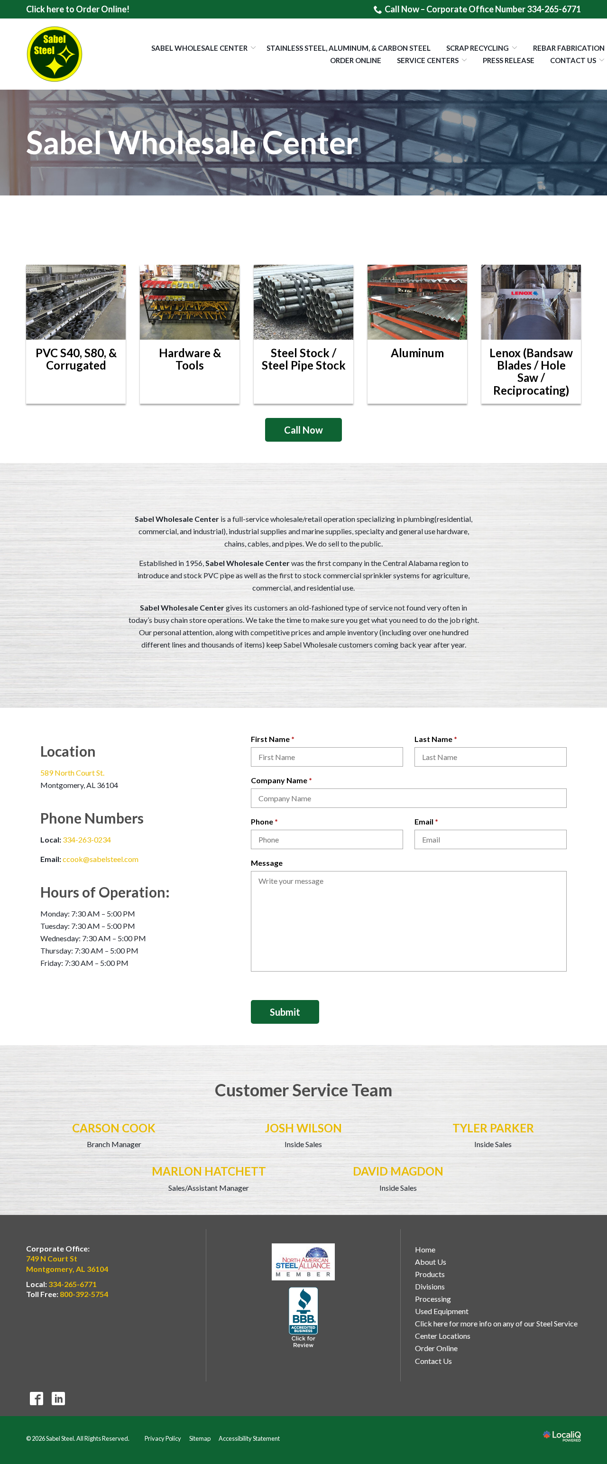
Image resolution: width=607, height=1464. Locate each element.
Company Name (283, 781)
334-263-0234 (87, 839)
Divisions (430, 1286)
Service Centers (428, 60)
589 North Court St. (72, 772)
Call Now (303, 429)
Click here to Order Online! (77, 9)
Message (267, 862)
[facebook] (36, 1399)
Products (430, 1274)
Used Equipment (442, 1311)
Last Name (437, 739)
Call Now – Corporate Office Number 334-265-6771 (483, 9)
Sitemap (200, 1438)
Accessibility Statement (249, 1438)
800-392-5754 (84, 1293)
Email (428, 822)
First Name (275, 739)
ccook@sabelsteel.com (100, 858)
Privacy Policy (163, 1438)
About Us (430, 1261)
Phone (266, 822)
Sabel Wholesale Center (199, 48)
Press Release (508, 60)
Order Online (355, 60)
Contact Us (573, 60)
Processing (433, 1298)
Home (425, 1249)
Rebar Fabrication (569, 48)
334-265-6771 (72, 1283)
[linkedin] (58, 1399)
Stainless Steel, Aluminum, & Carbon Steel (349, 48)
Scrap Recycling (477, 48)
